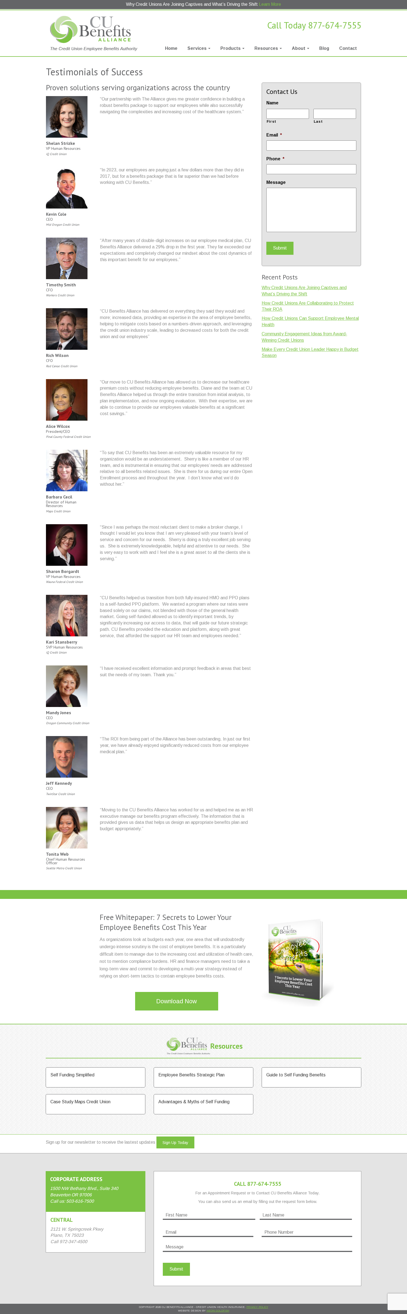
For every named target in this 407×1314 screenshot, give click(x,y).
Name (272, 103)
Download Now (176, 1001)
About (299, 48)
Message (276, 182)
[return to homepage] (95, 33)
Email (274, 135)
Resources (266, 48)
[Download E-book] (298, 959)
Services (197, 48)
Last (318, 121)
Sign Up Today (175, 1142)
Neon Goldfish (218, 1310)
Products (231, 48)
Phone (275, 158)
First (271, 121)
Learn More (270, 4)
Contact (348, 48)
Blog (324, 48)
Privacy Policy (257, 1306)
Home (171, 48)
